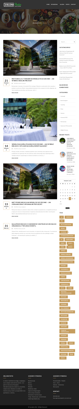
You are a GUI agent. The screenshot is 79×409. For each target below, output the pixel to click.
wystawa (63, 354)
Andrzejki (63, 96)
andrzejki (69, 217)
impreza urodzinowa (67, 258)
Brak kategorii (64, 100)
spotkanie (64, 315)
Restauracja (63, 121)
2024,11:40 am (22, 148)
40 (61, 217)
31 (6, 226)
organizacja (64, 284)
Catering (63, 104)
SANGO (49, 407)
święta (63, 358)
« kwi (60, 203)
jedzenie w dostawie (67, 261)
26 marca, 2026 (70, 174)
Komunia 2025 (64, 117)
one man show (65, 280)
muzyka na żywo (65, 273)
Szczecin (63, 323)
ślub (71, 354)
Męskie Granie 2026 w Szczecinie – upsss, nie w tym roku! (70, 169)
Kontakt (73, 4)
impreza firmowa (66, 254)
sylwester (64, 319)
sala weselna (65, 308)
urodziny (63, 335)
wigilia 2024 (64, 346)
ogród (63, 276)
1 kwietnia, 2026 (71, 162)
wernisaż (63, 339)
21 (6, 82)
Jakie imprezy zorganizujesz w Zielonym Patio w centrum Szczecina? (66, 53)
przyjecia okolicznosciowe (66, 292)
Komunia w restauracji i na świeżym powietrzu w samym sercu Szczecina (66, 60)
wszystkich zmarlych (67, 350)
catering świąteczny (67, 235)
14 (6, 147)
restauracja (64, 300)
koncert (63, 265)
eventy (70, 243)
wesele (63, 343)
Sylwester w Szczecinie (66, 126)
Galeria (62, 4)
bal (62, 220)
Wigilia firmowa (64, 130)
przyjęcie (63, 296)
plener (70, 288)
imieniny (70, 247)
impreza (63, 250)
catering (63, 232)
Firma (62, 109)
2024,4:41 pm (21, 228)
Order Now (71, 245)
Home (48, 4)
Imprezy (62, 113)
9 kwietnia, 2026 (71, 148)
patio (62, 288)
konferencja (64, 269)
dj (61, 239)
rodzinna (63, 304)
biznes (63, 228)
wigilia (71, 343)
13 (6, 205)
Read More (15, 92)
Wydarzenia (54, 4)
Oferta (68, 4)
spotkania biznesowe (67, 311)
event (62, 243)
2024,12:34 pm (22, 83)
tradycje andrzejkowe (65, 331)
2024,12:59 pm (22, 207)
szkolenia (64, 326)
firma (62, 247)
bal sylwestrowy (66, 224)
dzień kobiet (69, 239)
